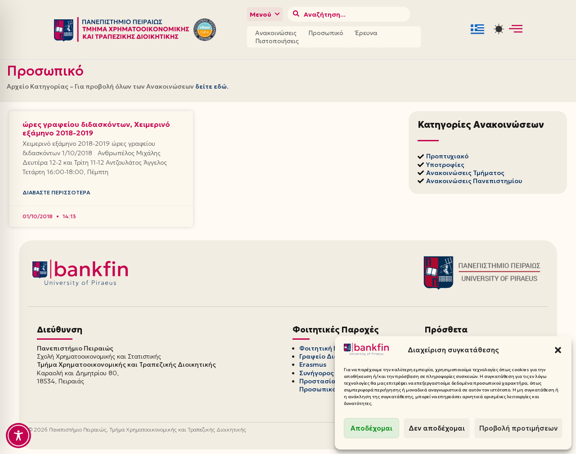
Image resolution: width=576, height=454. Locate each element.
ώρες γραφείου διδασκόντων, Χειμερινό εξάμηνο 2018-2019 (96, 128)
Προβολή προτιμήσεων (518, 428)
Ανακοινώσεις (276, 33)
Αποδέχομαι (371, 428)
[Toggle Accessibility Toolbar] (18, 435)
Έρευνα (366, 33)
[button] (558, 350)
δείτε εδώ (211, 86)
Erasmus (312, 364)
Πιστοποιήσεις (277, 41)
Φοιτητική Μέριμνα (330, 348)
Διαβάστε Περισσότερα (56, 192)
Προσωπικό (325, 33)
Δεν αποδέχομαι (437, 428)
